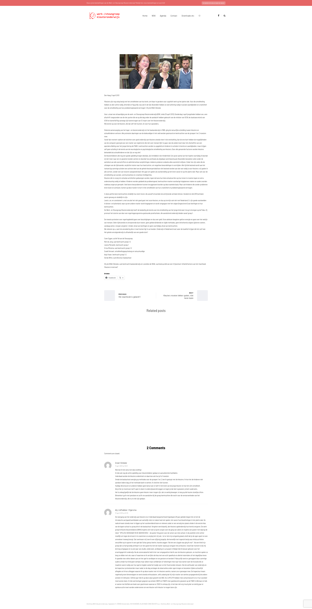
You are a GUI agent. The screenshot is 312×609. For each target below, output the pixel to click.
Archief (160, 51)
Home (144, 15)
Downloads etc (188, 15)
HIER (136, 436)
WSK (154, 15)
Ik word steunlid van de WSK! (213, 3)
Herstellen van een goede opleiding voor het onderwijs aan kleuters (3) (183, 409)
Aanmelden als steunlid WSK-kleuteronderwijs (129, 407)
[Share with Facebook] (92, 285)
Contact (174, 15)
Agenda (163, 15)
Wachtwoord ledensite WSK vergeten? (183, 362)
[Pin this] (92, 303)
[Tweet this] (92, 291)
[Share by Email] (92, 309)
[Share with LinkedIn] (92, 297)
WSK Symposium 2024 (129, 360)
